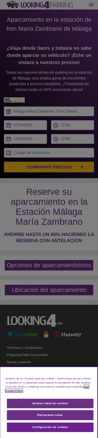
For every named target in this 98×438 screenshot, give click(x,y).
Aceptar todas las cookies (50, 403)
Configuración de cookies (50, 427)
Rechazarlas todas (50, 414)
